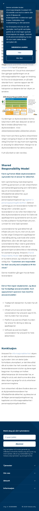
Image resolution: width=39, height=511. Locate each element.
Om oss (6, 473)
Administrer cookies (19, 47)
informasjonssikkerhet (21, 354)
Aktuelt (6, 481)
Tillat (19, 53)
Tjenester (7, 466)
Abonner (19, 444)
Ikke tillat (19, 58)
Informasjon (8, 488)
